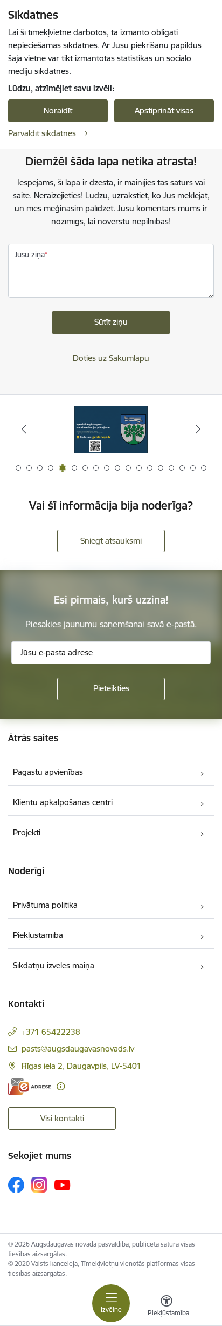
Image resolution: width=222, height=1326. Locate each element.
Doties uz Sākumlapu (111, 358)
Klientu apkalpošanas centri (63, 802)
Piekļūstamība (38, 935)
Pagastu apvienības (48, 772)
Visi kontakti (62, 1118)
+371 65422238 (51, 1032)
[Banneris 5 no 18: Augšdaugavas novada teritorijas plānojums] (111, 429)
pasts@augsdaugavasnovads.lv (78, 1048)
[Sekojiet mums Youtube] (62, 1184)
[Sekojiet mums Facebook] (16, 1185)
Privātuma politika (45, 905)
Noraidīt (58, 110)
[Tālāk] (198, 429)
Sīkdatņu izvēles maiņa (53, 965)
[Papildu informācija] (61, 1086)
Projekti (26, 832)
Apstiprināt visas (164, 110)
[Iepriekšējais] (24, 429)
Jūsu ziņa (30, 254)
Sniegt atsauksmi (111, 540)
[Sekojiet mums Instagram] (39, 1185)
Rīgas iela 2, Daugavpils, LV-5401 (81, 1066)
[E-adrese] (29, 1086)
